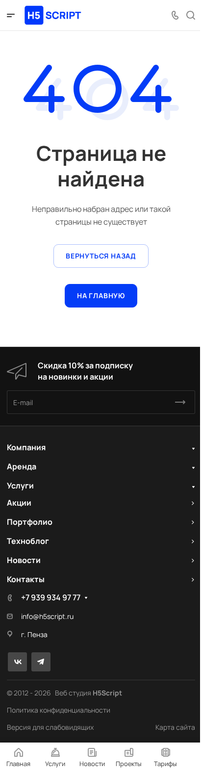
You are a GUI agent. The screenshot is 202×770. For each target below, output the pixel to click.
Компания (26, 447)
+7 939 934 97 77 (50, 597)
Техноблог (28, 541)
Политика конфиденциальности (58, 710)
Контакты (26, 579)
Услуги (20, 485)
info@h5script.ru (47, 616)
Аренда (21, 466)
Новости (24, 560)
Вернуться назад (101, 255)
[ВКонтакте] (17, 661)
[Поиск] (190, 15)
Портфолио (29, 521)
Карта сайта (175, 727)
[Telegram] (40, 661)
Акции (19, 502)
